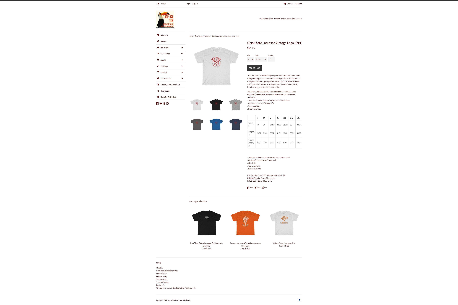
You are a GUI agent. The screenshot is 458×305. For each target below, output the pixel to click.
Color (256, 55)
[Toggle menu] (182, 47)
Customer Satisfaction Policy (167, 270)
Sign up (195, 4)
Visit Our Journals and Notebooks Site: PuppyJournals (176, 287)
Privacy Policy (161, 273)
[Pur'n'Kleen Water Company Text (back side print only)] (206, 222)
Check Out (298, 4)
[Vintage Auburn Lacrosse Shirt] (284, 222)
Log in (188, 4)
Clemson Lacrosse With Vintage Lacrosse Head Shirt (245, 244)
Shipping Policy (161, 279)
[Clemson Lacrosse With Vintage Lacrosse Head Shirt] (245, 222)
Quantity (270, 55)
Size (248, 55)
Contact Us (160, 285)
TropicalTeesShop (173, 300)
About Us (159, 267)
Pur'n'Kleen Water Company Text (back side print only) (206, 244)
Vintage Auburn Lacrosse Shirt (284, 243)
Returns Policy (161, 276)
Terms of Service (162, 282)
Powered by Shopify (185, 300)
